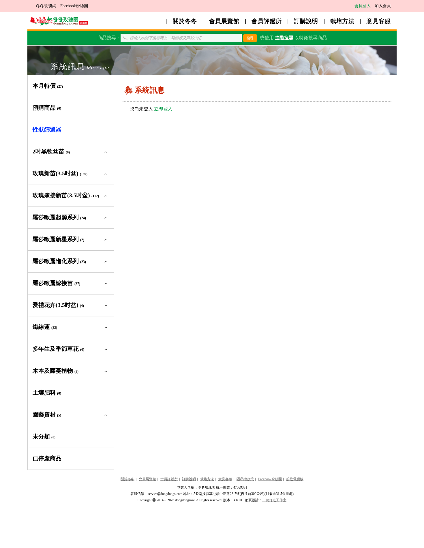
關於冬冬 (185, 21)
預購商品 (47, 107)
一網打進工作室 (274, 500)
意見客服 (379, 21)
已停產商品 (47, 458)
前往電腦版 (294, 479)
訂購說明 (306, 21)
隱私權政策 (245, 479)
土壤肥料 (47, 392)
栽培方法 (342, 21)
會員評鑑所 (267, 21)
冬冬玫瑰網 (46, 6)
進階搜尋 (284, 37)
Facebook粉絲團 (74, 6)
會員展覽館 (224, 21)
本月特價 (48, 85)
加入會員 (383, 6)
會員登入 (362, 6)
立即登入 (163, 108)
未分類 (44, 436)
